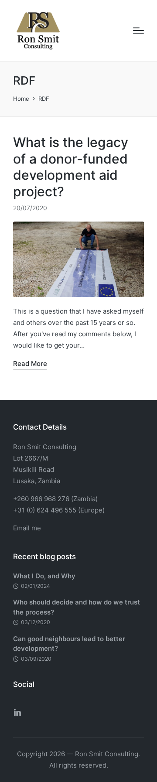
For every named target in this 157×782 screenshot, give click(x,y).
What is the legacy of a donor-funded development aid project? (70, 166)
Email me (27, 528)
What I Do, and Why (44, 576)
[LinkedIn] (17, 712)
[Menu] (138, 30)
